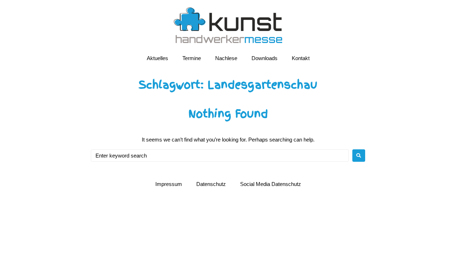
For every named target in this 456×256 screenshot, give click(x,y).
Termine (191, 58)
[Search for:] (220, 155)
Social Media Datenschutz (270, 184)
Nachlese (226, 58)
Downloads (265, 58)
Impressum (168, 184)
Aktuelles (157, 58)
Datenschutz (211, 184)
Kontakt (301, 58)
